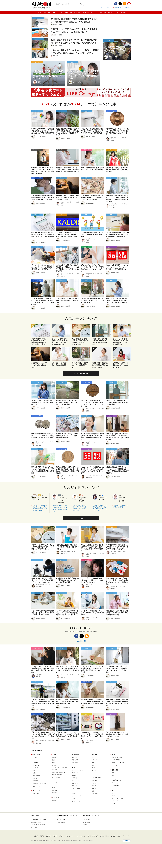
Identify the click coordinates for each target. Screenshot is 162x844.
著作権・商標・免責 (93, 836)
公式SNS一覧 (117, 7)
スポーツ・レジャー (117, 801)
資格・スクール (96, 785)
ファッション (111, 12)
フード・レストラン (77, 796)
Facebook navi (86, 822)
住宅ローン (55, 765)
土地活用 (35, 778)
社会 (93, 791)
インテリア (35, 767)
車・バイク (124, 12)
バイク (54, 803)
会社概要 (36, 836)
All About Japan (61, 822)
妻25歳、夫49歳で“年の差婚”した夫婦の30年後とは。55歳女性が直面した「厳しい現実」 (100, 507)
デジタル (66, 12)
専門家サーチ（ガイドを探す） (39, 819)
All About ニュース (61, 819)
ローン (54, 780)
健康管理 (74, 757)
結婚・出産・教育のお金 (58, 772)
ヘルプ (126, 836)
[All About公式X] (120, 3)
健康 (54, 12)
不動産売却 (35, 781)
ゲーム (113, 795)
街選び (34, 773)
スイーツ (74, 798)
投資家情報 (48, 836)
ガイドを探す (127, 7)
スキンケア (95, 760)
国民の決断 (34, 827)
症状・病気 (75, 760)
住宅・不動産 (36, 754)
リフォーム (35, 762)
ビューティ (59, 12)
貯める (54, 757)
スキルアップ (95, 783)
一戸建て (35, 757)
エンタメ (114, 793)
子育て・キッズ (76, 788)
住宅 (45, 12)
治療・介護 (75, 762)
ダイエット (95, 770)
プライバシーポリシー (70, 836)
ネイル (93, 767)
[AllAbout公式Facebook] (115, 3)
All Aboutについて (81, 836)
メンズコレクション (117, 783)
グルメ (117, 12)
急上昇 (37, 12)
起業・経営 (95, 788)
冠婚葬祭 (74, 775)
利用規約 (61, 836)
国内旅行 (54, 792)
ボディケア (95, 765)
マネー (49, 12)
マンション (35, 760)
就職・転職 (95, 780)
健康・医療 (75, 754)
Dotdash (127, 840)
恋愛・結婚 (77, 12)
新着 (41, 12)
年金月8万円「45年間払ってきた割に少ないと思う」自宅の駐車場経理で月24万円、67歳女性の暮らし (40, 507)
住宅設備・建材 (36, 765)
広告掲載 (55, 836)
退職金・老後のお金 (57, 774)
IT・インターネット (117, 765)
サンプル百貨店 (86, 819)
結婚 (113, 775)
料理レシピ (75, 772)
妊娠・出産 (75, 783)
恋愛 (113, 772)
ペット (113, 803)
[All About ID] (129, 4)
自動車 (54, 800)
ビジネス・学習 (85, 12)
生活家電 (74, 778)
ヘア (93, 762)
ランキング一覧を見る (81, 373)
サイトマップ (101, 7)
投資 (53, 760)
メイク (93, 757)
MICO (93, 773)
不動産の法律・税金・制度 (39, 783)
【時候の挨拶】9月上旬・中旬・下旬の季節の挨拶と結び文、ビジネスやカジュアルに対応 (80, 507)
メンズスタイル (95, 12)
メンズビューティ (116, 785)
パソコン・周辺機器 (117, 757)
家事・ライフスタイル (77, 770)
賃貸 (34, 770)
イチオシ (85, 824)
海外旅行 (54, 790)
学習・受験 (95, 793)
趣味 (105, 12)
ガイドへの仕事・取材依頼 (38, 824)
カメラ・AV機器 (116, 760)
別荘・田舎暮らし (37, 775)
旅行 (101, 12)
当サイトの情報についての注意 (107, 836)
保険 (53, 762)
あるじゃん (55, 782)
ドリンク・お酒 (76, 801)
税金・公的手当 (56, 777)
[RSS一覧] (124, 3)
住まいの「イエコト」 (38, 786)
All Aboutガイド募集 (36, 822)
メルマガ (109, 7)
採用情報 (42, 836)
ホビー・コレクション (117, 798)
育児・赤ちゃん (76, 785)
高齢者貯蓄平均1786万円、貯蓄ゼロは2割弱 (121, 506)
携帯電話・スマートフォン (118, 762)
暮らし (71, 12)
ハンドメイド (75, 780)
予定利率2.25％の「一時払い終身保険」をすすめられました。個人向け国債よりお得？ (60, 508)
